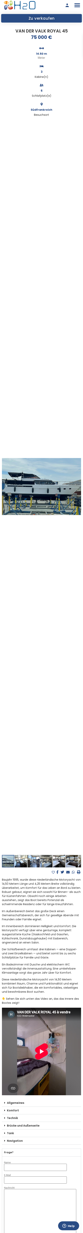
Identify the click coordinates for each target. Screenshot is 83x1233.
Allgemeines (15, 1103)
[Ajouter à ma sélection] (54, 872)
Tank (10, 1133)
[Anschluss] (67, 5)
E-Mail (7, 1175)
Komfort (13, 1110)
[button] (77, 5)
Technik (12, 1118)
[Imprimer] (78, 872)
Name (7, 1162)
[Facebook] (58, 872)
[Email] (68, 872)
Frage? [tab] (9, 1152)
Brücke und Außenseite (23, 1126)
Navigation (15, 1141)
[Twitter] (63, 872)
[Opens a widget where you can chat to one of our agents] (68, 1226)
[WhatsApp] (73, 872)
